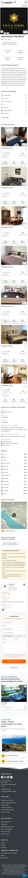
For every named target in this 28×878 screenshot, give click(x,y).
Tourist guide (4, 824)
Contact (3, 842)
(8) (25, 223)
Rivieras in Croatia (5, 831)
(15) (26, 31)
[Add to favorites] (25, 686)
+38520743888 (6, 597)
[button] (14, 515)
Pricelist (5, 163)
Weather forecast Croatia (7, 800)
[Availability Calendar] (25, 708)
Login (3, 855)
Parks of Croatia (5, 805)
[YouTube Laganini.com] (8, 777)
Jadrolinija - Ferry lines (6, 807)
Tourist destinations (5, 821)
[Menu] (25, 2)
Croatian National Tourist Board (8, 802)
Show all (4, 117)
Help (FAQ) (3, 847)
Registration (5, 857)
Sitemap (14, 791)
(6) (25, 302)
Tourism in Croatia (5, 812)
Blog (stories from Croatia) (7, 826)
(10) (25, 144)
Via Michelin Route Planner (7, 809)
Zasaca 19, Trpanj (6, 39)
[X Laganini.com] (11, 777)
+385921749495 (6, 594)
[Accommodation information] (25, 705)
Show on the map (10, 530)
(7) (25, 342)
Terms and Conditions (6, 791)
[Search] (15, 2)
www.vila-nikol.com (6, 605)
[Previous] (4, 693)
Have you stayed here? (10, 43)
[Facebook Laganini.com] (2, 777)
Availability (14, 163)
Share (25, 5)
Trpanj (2, 5)
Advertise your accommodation (9, 853)
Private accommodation (6, 829)
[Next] (24, 693)
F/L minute (22, 163)
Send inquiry (15, 661)
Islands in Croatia (5, 833)
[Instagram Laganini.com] (5, 777)
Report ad (14, 667)
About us (3, 845)
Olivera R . (6, 30)
